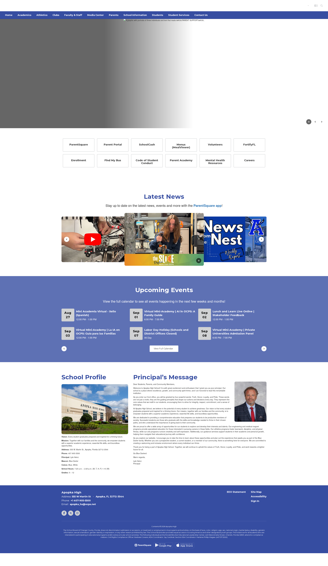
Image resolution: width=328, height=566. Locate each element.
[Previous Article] (66, 239)
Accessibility (258, 496)
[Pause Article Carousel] (198, 261)
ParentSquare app (207, 205)
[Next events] (263, 348)
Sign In (255, 501)
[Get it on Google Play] (163, 545)
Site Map (256, 492)
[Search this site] (321, 5)
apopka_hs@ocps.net (83, 504)
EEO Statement (236, 492)
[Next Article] (261, 239)
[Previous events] (64, 348)
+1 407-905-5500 (81, 500)
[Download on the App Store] (184, 545)
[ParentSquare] (143, 545)
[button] (302, 5)
